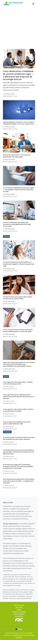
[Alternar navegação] (33, 3)
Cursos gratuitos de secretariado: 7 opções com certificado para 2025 (17, 383)
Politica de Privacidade (19, 612)
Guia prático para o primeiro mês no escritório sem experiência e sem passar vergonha (19, 438)
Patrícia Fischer (10, 94)
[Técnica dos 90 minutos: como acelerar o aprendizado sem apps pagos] (19, 142)
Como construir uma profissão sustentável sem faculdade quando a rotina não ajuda (18, 330)
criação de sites (18, 635)
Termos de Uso (19, 616)
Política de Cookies (19, 614)
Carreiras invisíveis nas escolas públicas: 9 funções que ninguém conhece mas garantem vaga (18, 264)
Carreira (6, 236)
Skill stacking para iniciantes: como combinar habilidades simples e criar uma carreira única (18, 123)
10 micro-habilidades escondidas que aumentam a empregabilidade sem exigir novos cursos (17, 224)
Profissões (7, 432)
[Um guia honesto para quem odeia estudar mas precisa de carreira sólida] (19, 284)
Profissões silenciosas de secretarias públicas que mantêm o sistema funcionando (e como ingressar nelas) (18, 452)
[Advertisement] (19, 27)
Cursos (6, 376)
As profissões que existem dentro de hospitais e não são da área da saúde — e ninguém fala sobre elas (18, 481)
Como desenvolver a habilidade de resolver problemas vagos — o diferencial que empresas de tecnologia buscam (18, 75)
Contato (19, 609)
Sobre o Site (19, 607)
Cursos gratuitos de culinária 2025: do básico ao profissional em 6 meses (18, 410)
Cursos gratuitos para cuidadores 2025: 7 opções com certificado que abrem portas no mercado (18, 396)
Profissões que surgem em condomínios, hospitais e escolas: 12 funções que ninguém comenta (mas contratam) (18, 466)
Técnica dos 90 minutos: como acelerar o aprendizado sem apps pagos (17, 156)
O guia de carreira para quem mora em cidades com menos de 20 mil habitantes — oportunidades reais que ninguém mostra (19, 364)
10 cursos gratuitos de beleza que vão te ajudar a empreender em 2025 (16, 423)
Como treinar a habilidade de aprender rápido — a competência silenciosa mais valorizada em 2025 (18, 189)
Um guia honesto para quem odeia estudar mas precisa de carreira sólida (17, 298)
